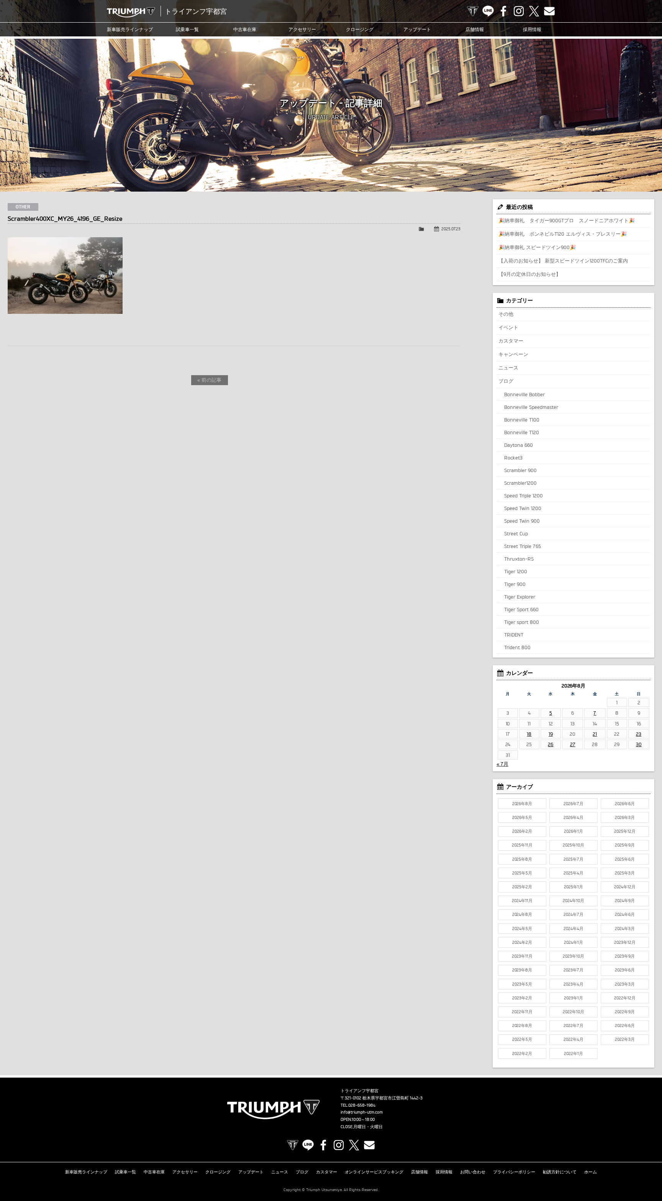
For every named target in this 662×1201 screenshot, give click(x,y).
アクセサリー (302, 29)
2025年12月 (625, 831)
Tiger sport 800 (521, 622)
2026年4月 (573, 817)
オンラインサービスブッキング (374, 1172)
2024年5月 (522, 928)
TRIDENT (513, 635)
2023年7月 (573, 970)
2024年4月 (573, 928)
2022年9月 (625, 1011)
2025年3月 (625, 873)
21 (595, 734)
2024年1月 (573, 942)
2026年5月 (522, 817)
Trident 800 (517, 647)
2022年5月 (522, 1039)
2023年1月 (573, 998)
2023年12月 (625, 942)
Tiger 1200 (515, 571)
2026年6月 (625, 803)
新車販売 (130, 29)
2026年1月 (573, 831)
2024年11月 (522, 900)
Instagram (518, 11)
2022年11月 (522, 1011)
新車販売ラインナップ (86, 1172)
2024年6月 (625, 914)
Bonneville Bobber (524, 394)
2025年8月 (522, 859)
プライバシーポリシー (514, 1172)
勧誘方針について (560, 1172)
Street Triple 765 (522, 546)
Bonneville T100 (521, 420)
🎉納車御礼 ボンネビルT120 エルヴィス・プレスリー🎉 (562, 234)
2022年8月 (522, 1025)
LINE (488, 11)
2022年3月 (625, 1039)
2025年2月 (522, 886)
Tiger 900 (515, 584)
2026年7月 (573, 803)
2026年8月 (522, 803)
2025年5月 (522, 873)
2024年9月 (625, 900)
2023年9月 (625, 956)
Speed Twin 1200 (522, 508)
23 (638, 734)
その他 (505, 314)
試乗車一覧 (187, 29)
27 (572, 744)
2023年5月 (522, 984)
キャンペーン (513, 354)
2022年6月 (625, 1025)
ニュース (508, 367)
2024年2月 (522, 942)
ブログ (505, 381)
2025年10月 (573, 845)
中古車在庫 (244, 29)
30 (639, 744)
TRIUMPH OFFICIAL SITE (472, 11)
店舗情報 (474, 29)
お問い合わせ (472, 1172)
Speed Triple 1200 (523, 495)
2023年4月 (573, 984)
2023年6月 (625, 970)
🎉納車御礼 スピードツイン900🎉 (537, 247)
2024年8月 (522, 914)
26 (550, 744)
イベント (508, 327)
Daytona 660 (518, 445)
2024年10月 (573, 900)
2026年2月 (522, 831)
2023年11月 (522, 956)
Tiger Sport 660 (521, 609)
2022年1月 (573, 1053)
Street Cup (516, 533)
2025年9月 (625, 845)
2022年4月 (573, 1039)
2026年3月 (625, 817)
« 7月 (502, 764)
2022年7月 (573, 1025)
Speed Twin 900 (522, 521)
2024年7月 (573, 914)
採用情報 (532, 29)
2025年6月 (625, 859)
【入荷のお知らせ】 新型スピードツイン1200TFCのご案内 (563, 261)
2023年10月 (573, 956)
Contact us (549, 11)
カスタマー (510, 341)
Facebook (503, 11)
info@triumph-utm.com (362, 1112)
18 (529, 734)
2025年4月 (573, 873)
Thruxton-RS (519, 559)
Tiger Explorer (519, 597)
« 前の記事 (209, 380)
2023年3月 (625, 984)
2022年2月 (522, 1053)
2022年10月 (573, 1011)
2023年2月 (522, 998)
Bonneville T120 (521, 432)
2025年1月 (573, 886)
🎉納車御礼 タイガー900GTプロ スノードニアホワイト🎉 (566, 220)
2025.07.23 (450, 228)
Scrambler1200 (520, 483)
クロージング (360, 29)
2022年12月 (625, 998)
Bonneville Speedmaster (531, 407)
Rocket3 (513, 457)
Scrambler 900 (520, 470)
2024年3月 (625, 928)
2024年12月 (625, 886)
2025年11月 (522, 845)
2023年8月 (522, 970)
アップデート (417, 29)
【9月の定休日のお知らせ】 (529, 274)
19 (551, 734)
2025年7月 (573, 859)
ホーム (590, 1172)
